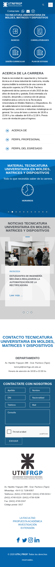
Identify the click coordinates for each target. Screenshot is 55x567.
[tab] (27, 130)
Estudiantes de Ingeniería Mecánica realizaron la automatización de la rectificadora (26, 280)
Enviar (13, 441)
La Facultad (27, 518)
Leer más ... (16, 295)
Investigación (27, 524)
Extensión (27, 528)
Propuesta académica (27, 521)
